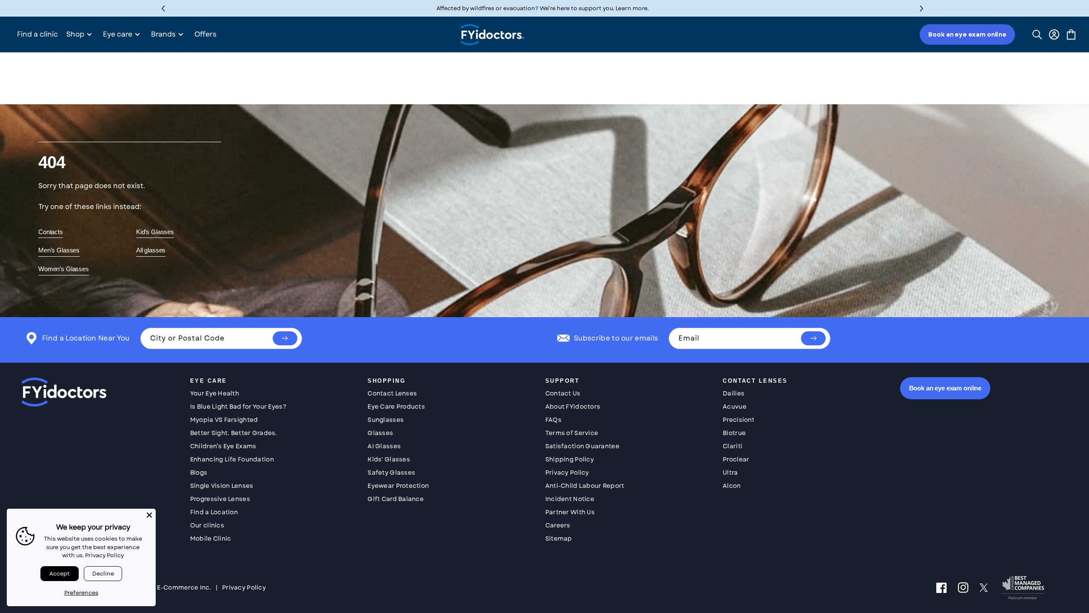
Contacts (50, 231)
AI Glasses (384, 445)
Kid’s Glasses (155, 231)
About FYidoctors (572, 406)
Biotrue (734, 432)
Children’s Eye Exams (223, 445)
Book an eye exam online (967, 34)
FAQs (553, 419)
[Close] (149, 515)
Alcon (732, 485)
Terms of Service (571, 432)
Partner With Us (570, 511)
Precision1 (738, 419)
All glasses (150, 249)
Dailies (733, 393)
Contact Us (563, 393)
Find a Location (214, 511)
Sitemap (558, 538)
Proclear (736, 459)
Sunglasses (386, 419)
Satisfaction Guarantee (582, 445)
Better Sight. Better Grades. (233, 432)
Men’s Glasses (59, 249)
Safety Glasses (391, 472)
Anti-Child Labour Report (584, 485)
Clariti (732, 445)
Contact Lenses (392, 393)
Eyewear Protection (398, 485)
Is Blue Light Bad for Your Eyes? (238, 406)
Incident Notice (569, 498)
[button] (922, 8)
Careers (557, 525)
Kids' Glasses (389, 459)
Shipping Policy (569, 459)
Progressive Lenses (220, 498)
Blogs (198, 472)
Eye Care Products (396, 406)
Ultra (730, 472)
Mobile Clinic (210, 538)
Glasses (380, 432)
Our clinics (207, 525)
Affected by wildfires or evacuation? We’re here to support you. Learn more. (542, 8)
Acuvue (735, 406)
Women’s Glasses (63, 268)
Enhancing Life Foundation (232, 459)
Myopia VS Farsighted (224, 419)
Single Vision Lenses (222, 485)
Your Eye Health (214, 393)
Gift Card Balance (396, 498)
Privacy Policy (567, 472)
